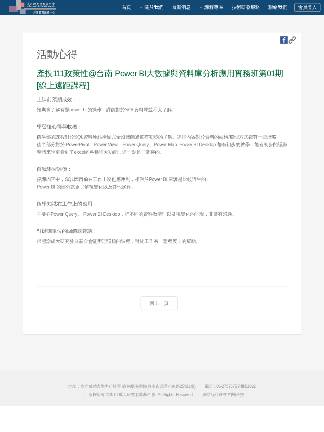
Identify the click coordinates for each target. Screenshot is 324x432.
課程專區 (213, 7)
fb (284, 40)
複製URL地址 (292, 40)
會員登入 (307, 7)
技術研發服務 (246, 7)
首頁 (126, 7)
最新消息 (181, 7)
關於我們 (154, 7)
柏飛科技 (236, 394)
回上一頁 (159, 303)
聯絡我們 (277, 7)
